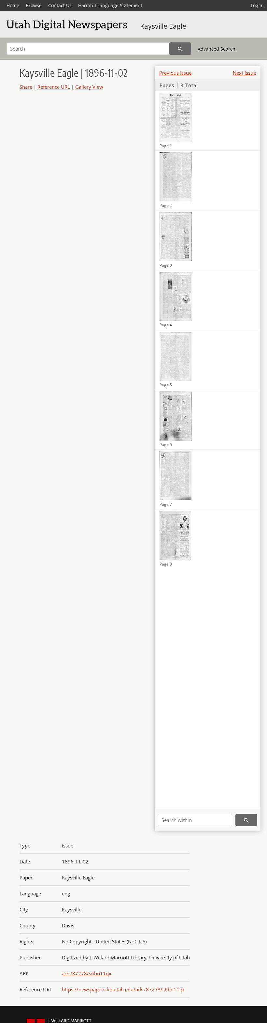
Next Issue (244, 73)
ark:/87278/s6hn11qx (86, 973)
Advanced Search (216, 49)
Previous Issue (175, 73)
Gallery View (89, 87)
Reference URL (53, 87)
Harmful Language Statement (110, 5)
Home (13, 5)
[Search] (180, 48)
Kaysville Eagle (163, 26)
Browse (34, 5)
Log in (257, 5)
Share (26, 87)
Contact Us (60, 5)
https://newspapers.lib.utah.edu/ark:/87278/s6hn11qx (123, 989)
